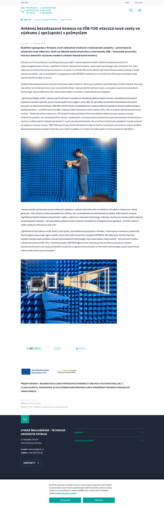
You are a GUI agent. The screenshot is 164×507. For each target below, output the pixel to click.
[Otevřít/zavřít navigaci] (140, 10)
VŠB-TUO (24, 2)
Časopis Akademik (84, 440)
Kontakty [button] (29, 462)
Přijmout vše (65, 500)
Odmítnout (99, 500)
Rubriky (79, 432)
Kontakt (139, 2)
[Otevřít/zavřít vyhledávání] (131, 11)
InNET (127, 2)
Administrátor (34, 403)
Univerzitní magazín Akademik (46, 19)
